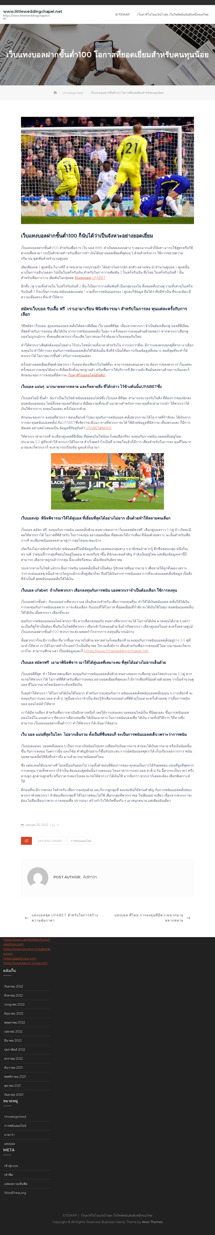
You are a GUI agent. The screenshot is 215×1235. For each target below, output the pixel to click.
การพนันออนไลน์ (81, 840)
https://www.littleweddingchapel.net (116, 651)
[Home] (55, 92)
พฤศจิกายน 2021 (15, 1077)
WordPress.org (15, 1193)
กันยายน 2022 (13, 986)
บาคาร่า (9, 1135)
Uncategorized (50, 840)
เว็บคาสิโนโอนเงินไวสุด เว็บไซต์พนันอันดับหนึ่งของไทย (172, 14)
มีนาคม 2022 (13, 1040)
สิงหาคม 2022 (13, 995)
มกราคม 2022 (13, 1058)
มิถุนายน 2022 (13, 1013)
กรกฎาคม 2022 (14, 1004)
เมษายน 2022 (13, 1031)
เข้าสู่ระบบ (11, 1166)
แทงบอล (9, 1144)
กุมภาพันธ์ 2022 (14, 1049)
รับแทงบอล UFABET (90, 278)
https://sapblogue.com (19, 958)
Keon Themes (152, 1222)
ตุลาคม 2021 (12, 1086)
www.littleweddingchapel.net (32, 11)
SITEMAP (122, 14)
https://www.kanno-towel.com (25, 963)
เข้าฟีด (8, 1175)
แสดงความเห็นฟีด (16, 1184)
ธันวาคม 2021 (13, 1067)
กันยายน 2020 (14, 1095)
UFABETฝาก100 (98, 428)
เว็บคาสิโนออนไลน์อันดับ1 (87, 375)
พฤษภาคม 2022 (14, 1022)
